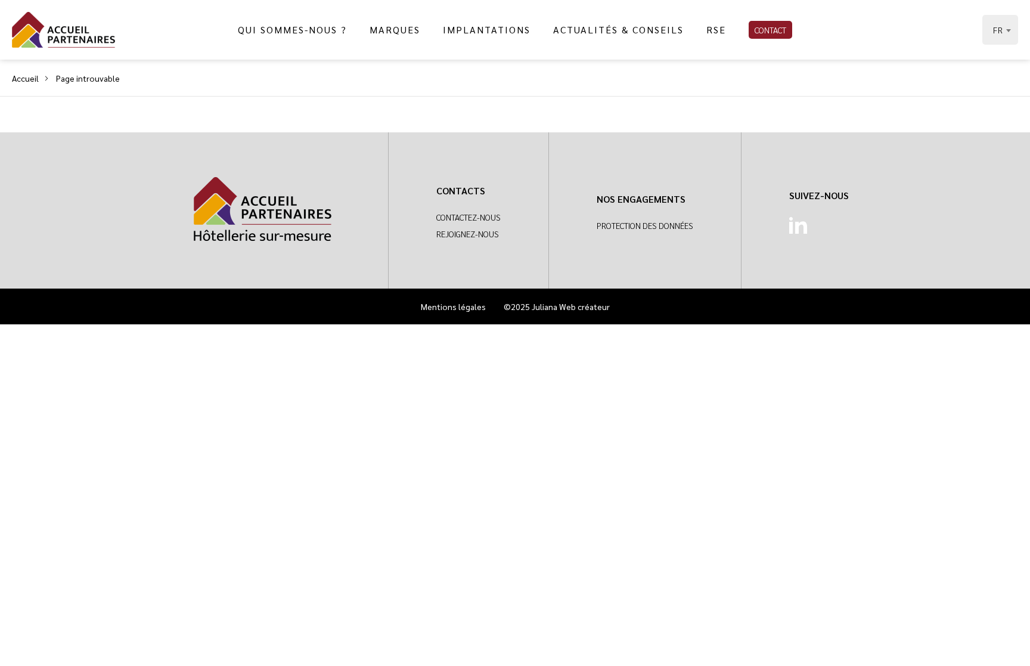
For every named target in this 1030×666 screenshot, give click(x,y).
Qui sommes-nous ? (292, 29)
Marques (395, 29)
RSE (716, 29)
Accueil (25, 78)
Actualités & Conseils (618, 29)
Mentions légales (453, 306)
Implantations (486, 29)
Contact (770, 29)
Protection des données (645, 225)
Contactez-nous (468, 217)
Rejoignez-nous (467, 233)
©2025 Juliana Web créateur (557, 306)
